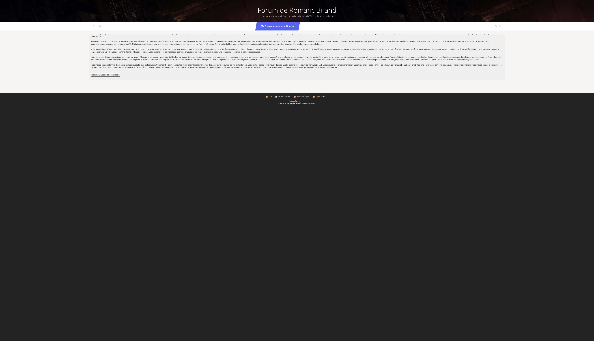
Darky (312, 103)
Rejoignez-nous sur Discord (280, 26)
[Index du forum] (94, 26)
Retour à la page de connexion (105, 75)
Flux (270, 97)
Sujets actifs (320, 97)
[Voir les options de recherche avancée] (100, 26)
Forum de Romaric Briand (297, 10)
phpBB (301, 101)
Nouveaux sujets (303, 97)
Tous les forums (284, 97)
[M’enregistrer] (496, 26)
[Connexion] (500, 26)
